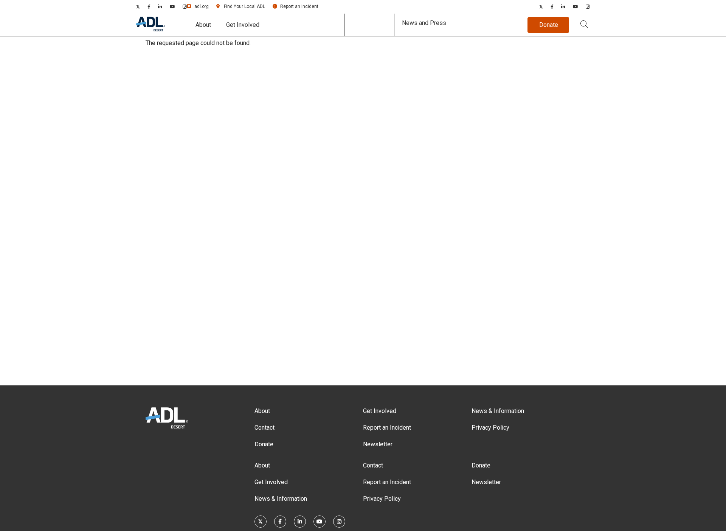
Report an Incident (299, 6)
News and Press (424, 22)
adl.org (201, 6)
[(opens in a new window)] (138, 6)
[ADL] (150, 29)
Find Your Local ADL (244, 6)
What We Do (369, 24)
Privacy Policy (490, 427)
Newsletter (377, 444)
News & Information (498, 411)
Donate (263, 444)
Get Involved (242, 24)
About (203, 24)
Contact (264, 427)
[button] (584, 25)
